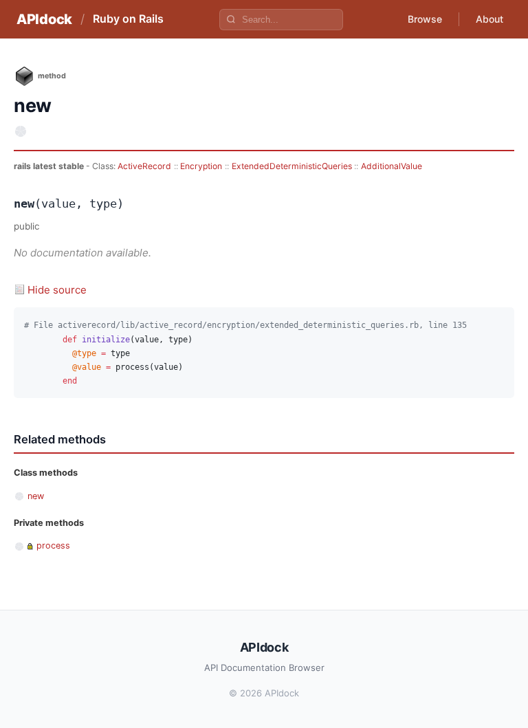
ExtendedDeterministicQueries (292, 166)
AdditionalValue (391, 166)
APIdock (44, 19)
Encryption (201, 166)
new (36, 496)
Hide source (57, 289)
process (53, 545)
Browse (425, 19)
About (489, 19)
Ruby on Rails (128, 18)
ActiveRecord (144, 166)
